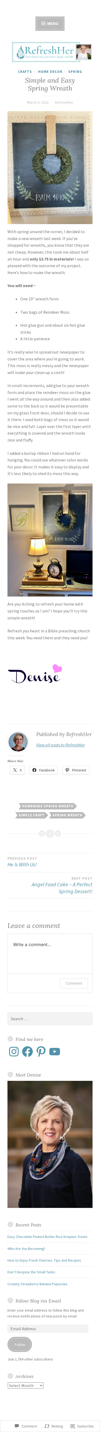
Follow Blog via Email (38, 1301)
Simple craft (32, 815)
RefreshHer (64, 102)
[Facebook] (27, 1051)
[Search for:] (50, 1019)
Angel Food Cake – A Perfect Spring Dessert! (62, 885)
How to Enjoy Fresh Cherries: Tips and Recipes (44, 1260)
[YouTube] (54, 1051)
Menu (52, 23)
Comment (74, 983)
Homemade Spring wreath (48, 806)
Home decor (50, 71)
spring (75, 71)
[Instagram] (13, 1051)
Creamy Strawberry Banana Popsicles (37, 1284)
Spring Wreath (67, 815)
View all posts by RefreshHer (60, 745)
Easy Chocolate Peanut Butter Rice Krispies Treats (47, 1236)
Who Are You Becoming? (26, 1248)
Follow (20, 1344)
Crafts (25, 71)
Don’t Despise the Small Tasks (31, 1272)
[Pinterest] (41, 1051)
